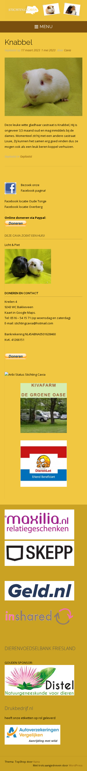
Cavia (67, 50)
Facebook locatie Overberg (23, 207)
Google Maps (25, 312)
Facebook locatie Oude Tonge (25, 201)
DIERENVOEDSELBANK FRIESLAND (40, 648)
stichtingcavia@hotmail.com (33, 323)
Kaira (36, 761)
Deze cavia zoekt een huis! (25, 235)
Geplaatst (26, 156)
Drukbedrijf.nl (19, 708)
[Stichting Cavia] (43, 9)
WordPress (75, 765)
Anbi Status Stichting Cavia (26, 374)
